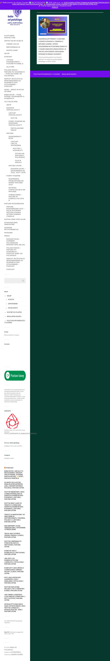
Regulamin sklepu (14, 316)
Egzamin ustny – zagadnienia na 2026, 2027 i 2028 (18, 170)
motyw (14, 118)
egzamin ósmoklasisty (13, 109)
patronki (8, 233)
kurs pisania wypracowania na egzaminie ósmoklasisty (87, 2)
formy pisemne (13, 176)
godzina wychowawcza (11, 228)
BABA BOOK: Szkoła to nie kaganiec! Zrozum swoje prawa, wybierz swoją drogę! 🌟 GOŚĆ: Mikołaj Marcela (14, 474)
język (8, 105)
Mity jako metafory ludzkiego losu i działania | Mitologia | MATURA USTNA (13, 580)
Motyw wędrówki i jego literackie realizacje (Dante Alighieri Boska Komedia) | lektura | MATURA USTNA (14, 495)
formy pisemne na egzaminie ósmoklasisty (17, 123)
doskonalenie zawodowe (11, 223)
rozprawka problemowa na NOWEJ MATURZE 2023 (16, 181)
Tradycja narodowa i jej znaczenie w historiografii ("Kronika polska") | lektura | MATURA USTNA (14, 518)
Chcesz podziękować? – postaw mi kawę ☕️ (15, 61)
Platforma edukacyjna (9, 37)
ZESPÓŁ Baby (12, 50)
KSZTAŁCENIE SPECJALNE (14, 219)
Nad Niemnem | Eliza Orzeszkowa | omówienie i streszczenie (14, 527)
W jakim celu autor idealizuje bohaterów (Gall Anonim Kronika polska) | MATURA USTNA (14, 485)
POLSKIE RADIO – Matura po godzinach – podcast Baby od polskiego (14, 73)
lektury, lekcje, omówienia (16, 143)
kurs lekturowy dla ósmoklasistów (27, 4)
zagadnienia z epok (15, 137)
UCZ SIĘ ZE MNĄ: (11, 101)
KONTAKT (8, 57)
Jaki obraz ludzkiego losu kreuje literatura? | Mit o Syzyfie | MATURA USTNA (14, 597)
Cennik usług (12, 44)
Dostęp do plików (14, 312)
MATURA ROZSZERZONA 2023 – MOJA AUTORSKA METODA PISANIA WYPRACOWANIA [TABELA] (15, 211)
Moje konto (13, 308)
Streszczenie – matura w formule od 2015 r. (16, 197)
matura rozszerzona (14, 203)
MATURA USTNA (15, 166)
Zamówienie (13, 304)
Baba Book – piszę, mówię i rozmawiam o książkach (14, 96)
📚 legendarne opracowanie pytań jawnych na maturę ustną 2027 (70, 4)
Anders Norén (17, 654)
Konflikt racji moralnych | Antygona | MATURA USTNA (14, 552)
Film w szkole (18, 161)
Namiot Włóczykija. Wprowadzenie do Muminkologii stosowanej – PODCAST (13, 82)
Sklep (7, 53)
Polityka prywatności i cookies (47, 74)
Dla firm (10, 67)
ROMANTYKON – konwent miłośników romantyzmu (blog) (15, 242)
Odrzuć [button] (55, 7)
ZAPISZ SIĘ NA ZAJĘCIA (13, 41)
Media (7, 236)
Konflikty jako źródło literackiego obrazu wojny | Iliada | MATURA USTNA (14, 570)
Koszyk (11, 299)
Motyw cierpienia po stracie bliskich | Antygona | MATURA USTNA (12, 544)
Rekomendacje (13, 47)
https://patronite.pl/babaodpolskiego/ (20, 433)
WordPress (16, 652)
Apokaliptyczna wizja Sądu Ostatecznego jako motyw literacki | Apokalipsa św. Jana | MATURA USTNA (14, 607)
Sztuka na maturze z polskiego (20, 155)
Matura (9, 133)
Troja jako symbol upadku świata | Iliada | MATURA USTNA (14, 535)
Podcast (10, 269)
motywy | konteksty (18, 149)
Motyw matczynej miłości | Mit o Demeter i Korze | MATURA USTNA (14, 588)
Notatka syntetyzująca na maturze (17, 189)
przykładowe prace (17, 129)
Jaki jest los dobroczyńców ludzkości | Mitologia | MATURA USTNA (14, 561)
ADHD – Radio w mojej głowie (14, 90)
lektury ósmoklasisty (15, 114)
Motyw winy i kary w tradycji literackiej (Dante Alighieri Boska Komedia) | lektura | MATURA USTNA (13, 506)
